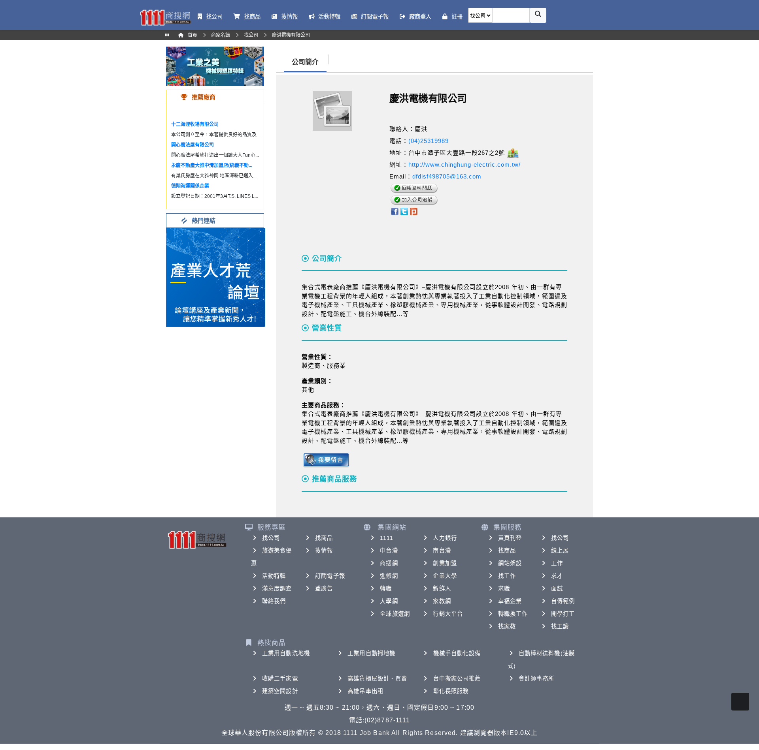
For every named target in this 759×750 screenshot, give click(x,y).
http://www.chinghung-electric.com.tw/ (464, 164)
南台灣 (442, 550)
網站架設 (510, 563)
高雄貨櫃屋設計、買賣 (377, 678)
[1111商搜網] (165, 17)
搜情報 (324, 550)
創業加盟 (445, 563)
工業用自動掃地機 (371, 653)
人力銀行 (445, 538)
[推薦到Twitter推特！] (404, 210)
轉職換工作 (513, 614)
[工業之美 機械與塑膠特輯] (215, 65)
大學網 (389, 601)
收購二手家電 (280, 678)
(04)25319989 (428, 140)
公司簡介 (305, 62)
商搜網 (389, 563)
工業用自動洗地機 (286, 653)
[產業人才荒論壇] (215, 276)
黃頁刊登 (510, 538)
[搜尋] (538, 15)
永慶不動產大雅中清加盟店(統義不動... (211, 165)
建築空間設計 (280, 691)
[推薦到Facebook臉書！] (394, 210)
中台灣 (389, 550)
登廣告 (324, 588)
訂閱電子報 (330, 576)
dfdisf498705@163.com (446, 176)
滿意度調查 (277, 588)
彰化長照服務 (451, 691)
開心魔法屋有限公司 (192, 145)
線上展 (560, 550)
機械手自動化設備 (457, 653)
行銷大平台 (448, 614)
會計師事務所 (537, 678)
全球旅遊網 (395, 614)
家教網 (442, 601)
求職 (504, 588)
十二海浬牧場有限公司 (195, 124)
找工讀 (560, 626)
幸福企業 (510, 601)
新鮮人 (442, 588)
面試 (557, 588)
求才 (557, 576)
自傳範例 (563, 601)
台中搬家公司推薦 (457, 678)
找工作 (507, 576)
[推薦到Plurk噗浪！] (414, 210)
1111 (386, 538)
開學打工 (563, 614)
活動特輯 (274, 576)
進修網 (389, 576)
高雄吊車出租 (365, 691)
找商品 (324, 538)
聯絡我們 (274, 601)
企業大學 (445, 576)
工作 (557, 563)
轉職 (386, 588)
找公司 (271, 538)
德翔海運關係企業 (190, 186)
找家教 (507, 626)
